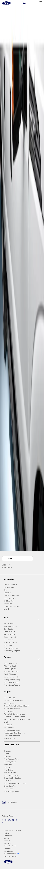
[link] (6, 833)
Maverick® (7, 567)
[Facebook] (3, 820)
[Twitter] (6, 820)
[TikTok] (3, 822)
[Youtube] (9, 820)
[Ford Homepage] (8, 863)
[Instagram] (13, 820)
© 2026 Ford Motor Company (12, 830)
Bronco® (6, 565)
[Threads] (16, 820)
